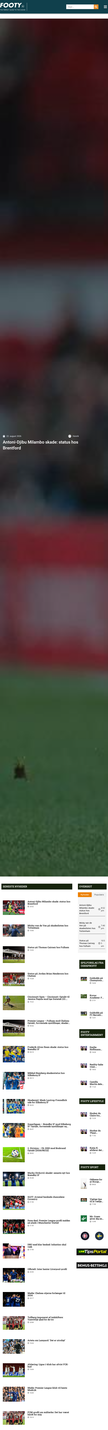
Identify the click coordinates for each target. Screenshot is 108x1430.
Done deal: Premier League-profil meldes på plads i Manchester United (49, 1221)
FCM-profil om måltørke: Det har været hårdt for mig (48, 1413)
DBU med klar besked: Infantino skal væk (47, 1245)
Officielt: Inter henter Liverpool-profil (47, 1269)
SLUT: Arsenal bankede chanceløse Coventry (46, 1198)
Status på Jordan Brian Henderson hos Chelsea (48, 974)
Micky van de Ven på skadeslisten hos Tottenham (48, 926)
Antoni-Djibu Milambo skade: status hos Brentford (49, 902)
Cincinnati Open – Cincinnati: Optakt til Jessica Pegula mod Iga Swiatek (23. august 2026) (48, 999)
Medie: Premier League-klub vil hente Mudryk (47, 1388)
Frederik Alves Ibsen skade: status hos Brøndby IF (48, 1048)
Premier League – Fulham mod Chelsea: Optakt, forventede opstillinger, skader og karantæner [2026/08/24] (48, 1023)
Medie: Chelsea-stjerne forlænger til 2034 (46, 1294)
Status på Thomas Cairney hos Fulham (48, 947)
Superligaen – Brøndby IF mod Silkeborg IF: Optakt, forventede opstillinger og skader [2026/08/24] (49, 1126)
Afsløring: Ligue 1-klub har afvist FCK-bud (48, 1365)
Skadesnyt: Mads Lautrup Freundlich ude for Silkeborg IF (47, 1101)
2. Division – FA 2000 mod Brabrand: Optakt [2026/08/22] (47, 1149)
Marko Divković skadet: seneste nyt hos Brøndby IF (49, 1174)
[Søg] (96, 6)
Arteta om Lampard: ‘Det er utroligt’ (46, 1340)
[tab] (85, 894)
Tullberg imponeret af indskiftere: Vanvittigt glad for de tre (45, 1318)
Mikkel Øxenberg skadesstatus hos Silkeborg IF (46, 1074)
